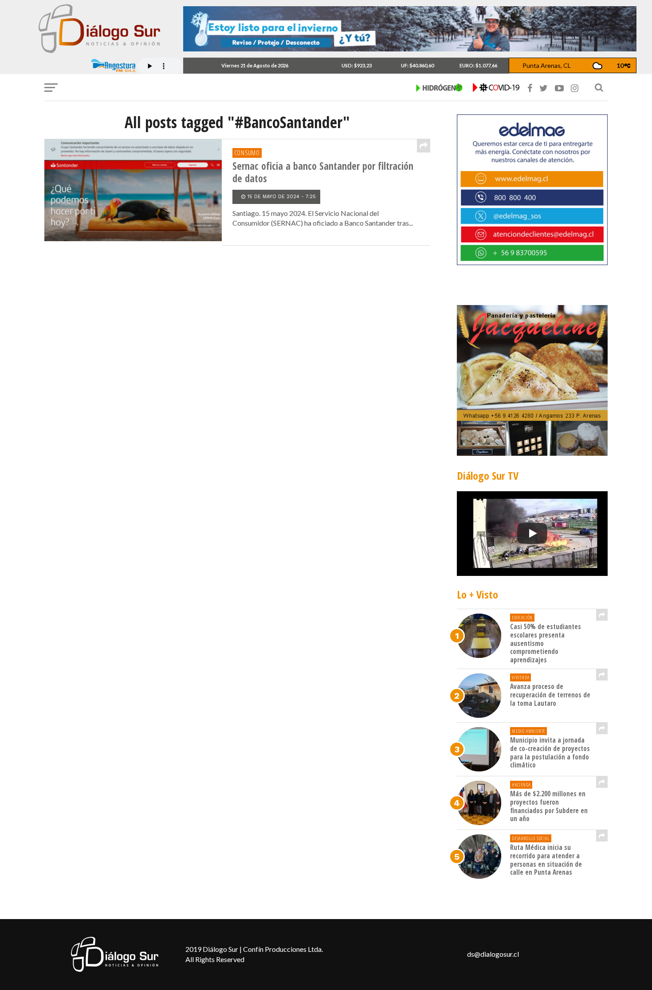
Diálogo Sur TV (487, 475)
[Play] (532, 533)
